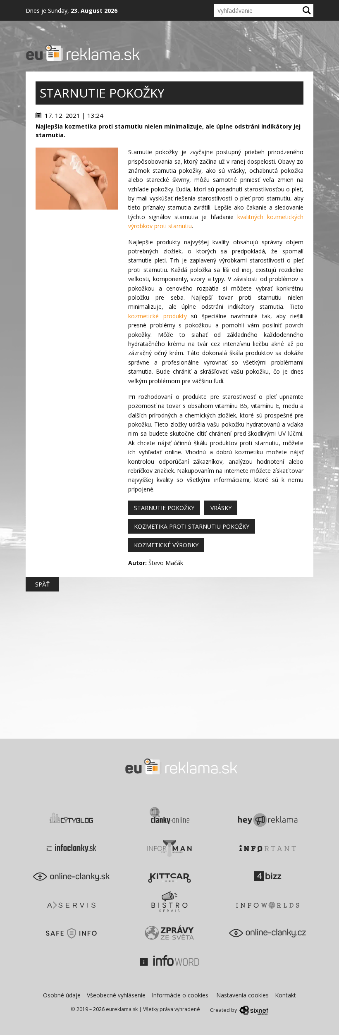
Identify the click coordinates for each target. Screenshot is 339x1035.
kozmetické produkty (157, 316)
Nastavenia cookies (242, 995)
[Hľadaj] (306, 10)
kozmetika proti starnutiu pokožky (191, 526)
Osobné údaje (62, 995)
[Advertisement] (77, 334)
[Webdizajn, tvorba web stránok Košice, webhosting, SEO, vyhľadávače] (253, 1010)
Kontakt (285, 995)
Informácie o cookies (180, 995)
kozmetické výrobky (166, 545)
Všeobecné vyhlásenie (116, 995)
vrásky (221, 508)
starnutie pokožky (164, 508)
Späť (42, 584)
